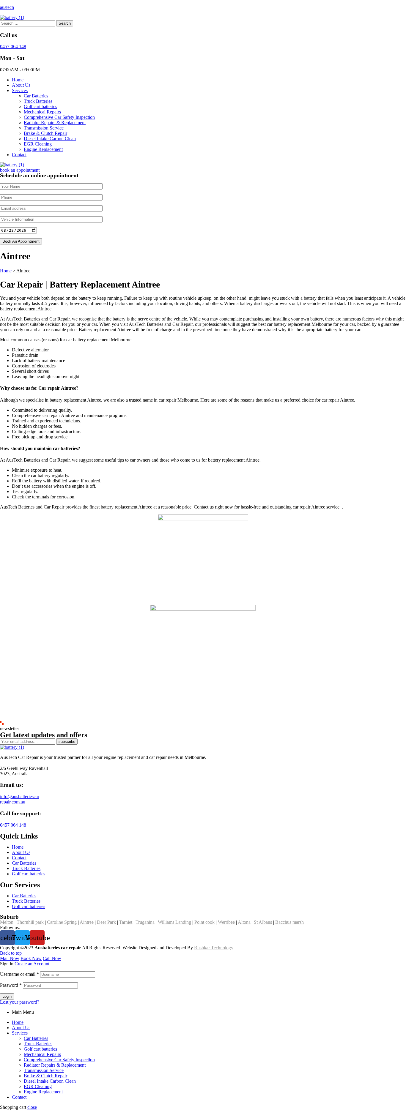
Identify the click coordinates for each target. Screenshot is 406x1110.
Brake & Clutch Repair (45, 1075)
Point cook (204, 922)
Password (11, 985)
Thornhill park (30, 922)
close (32, 1107)
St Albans (263, 922)
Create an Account (32, 963)
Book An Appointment (21, 241)
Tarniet (125, 922)
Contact (19, 1097)
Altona (244, 922)
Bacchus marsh (289, 922)
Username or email (19, 974)
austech (7, 7)
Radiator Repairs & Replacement (55, 1065)
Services (20, 1032)
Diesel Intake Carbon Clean (50, 1081)
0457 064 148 (13, 46)
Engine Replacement (43, 1091)
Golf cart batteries (40, 1048)
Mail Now (9, 958)
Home (17, 1022)
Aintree (87, 922)
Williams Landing (174, 922)
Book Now (31, 958)
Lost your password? (19, 1002)
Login (7, 996)
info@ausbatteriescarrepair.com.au (19, 799)
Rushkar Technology (213, 947)
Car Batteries (36, 1038)
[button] (20, 170)
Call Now (52, 958)
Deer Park (106, 922)
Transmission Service (44, 1070)
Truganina (145, 922)
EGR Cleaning (38, 1086)
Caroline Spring (62, 922)
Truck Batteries (38, 1043)
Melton (6, 922)
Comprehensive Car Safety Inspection (59, 1059)
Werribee (226, 922)
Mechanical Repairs (42, 1054)
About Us (21, 1027)
